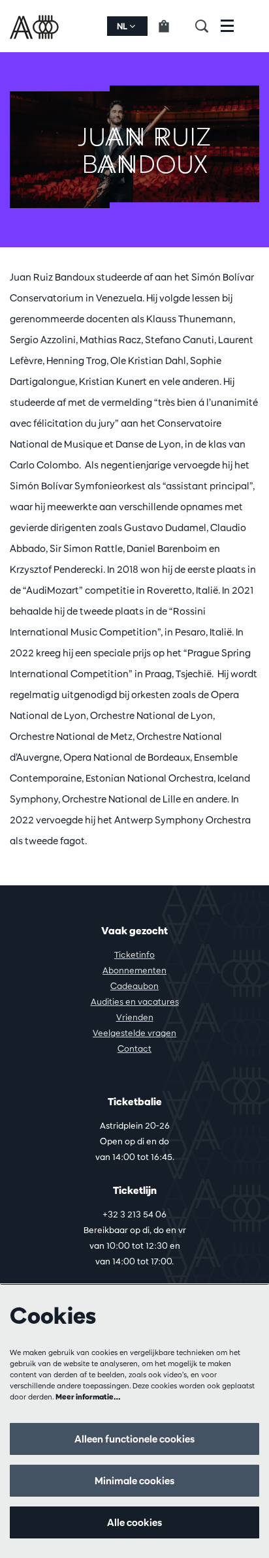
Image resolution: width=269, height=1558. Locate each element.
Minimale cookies (134, 1480)
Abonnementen (134, 970)
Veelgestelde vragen (134, 1033)
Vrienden (134, 1017)
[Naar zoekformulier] (208, 26)
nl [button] (123, 26)
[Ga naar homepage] (35, 26)
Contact (134, 1048)
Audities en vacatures (135, 1001)
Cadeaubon (134, 986)
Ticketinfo (134, 954)
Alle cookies (134, 1522)
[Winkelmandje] (171, 26)
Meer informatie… (88, 1396)
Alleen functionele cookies (134, 1439)
